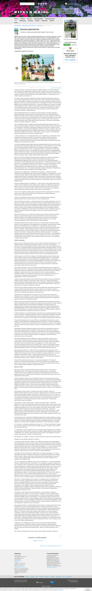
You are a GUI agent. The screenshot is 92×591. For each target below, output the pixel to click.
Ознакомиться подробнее (52, 567)
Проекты (32, 576)
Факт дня (29, 18)
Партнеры (28, 576)
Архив (15, 20)
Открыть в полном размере (56, 87)
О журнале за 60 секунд (65, 11)
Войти (76, 4)
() (70, 4)
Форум (16, 22)
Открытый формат (38, 18)
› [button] (59, 68)
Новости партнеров (50, 18)
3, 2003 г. (48, 40)
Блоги (37, 576)
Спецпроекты (22, 20)
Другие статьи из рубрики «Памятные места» (50, 545)
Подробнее (61, 590)
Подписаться (67, 44)
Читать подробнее (70, 59)
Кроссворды (46, 576)
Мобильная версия (46, 586)
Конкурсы (41, 576)
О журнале (53, 576)
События (22, 18)
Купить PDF (74, 44)
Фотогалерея (58, 576)
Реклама (52, 20)
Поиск (64, 576)
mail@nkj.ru (16, 561)
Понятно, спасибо (88, 589)
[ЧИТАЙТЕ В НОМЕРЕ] (70, 15)
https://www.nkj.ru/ (17, 560)
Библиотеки (44, 20)
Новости (16, 18)
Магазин (37, 20)
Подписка (30, 20)
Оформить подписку (38, 540)
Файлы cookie (69, 576)
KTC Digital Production (74, 581)
